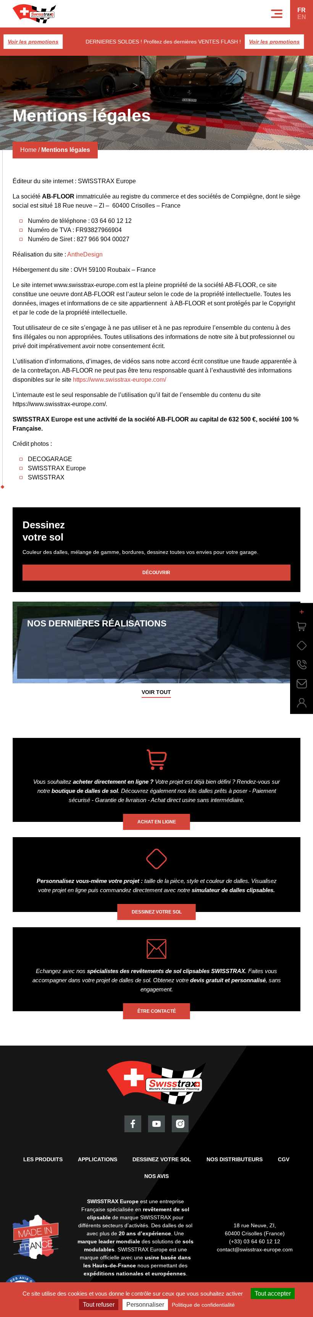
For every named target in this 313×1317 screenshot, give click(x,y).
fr (301, 10)
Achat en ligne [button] (156, 822)
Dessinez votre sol (161, 1159)
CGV (283, 1159)
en (301, 17)
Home (28, 150)
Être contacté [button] (156, 1011)
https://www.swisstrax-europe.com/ (119, 379)
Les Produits (43, 1159)
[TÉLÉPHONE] (301, 664)
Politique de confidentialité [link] (203, 1305)
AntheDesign (85, 254)
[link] (301, 626)
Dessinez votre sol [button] (157, 912)
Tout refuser (99, 1304)
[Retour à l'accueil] (34, 13)
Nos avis (156, 1176)
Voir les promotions (260, 42)
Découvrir (156, 572)
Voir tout (156, 692)
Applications (97, 1159)
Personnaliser (145, 1304)
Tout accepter (273, 1293)
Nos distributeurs (235, 1159)
